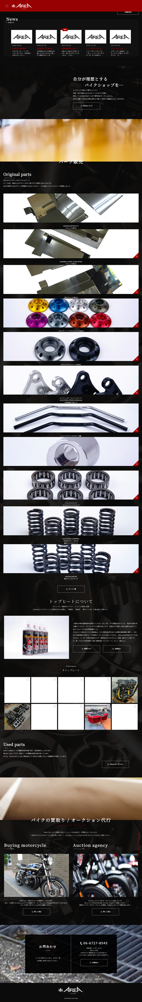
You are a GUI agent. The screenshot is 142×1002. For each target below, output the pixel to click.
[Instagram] (28, 700)
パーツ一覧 (72, 589)
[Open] (17, 690)
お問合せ (118, 649)
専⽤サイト (87, 649)
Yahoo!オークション (116, 764)
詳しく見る (37, 912)
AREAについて (88, 106)
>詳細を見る (128, 12)
